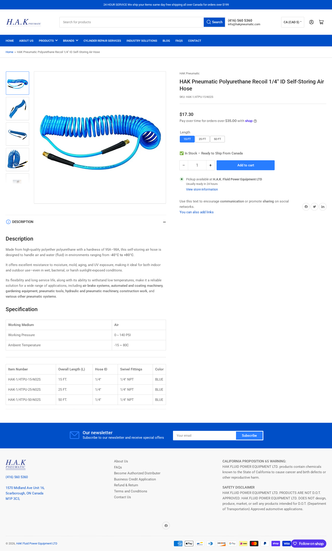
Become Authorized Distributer (137, 473)
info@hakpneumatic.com (244, 24)
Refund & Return (126, 485)
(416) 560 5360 (17, 477)
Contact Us (122, 497)
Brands (68, 40)
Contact (194, 40)
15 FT (187, 139)
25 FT (202, 139)
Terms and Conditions (130, 491)
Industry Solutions (141, 40)
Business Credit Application (135, 479)
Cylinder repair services (102, 40)
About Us (26, 40)
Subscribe (249, 436)
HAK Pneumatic (190, 73)
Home (10, 40)
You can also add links (197, 212)
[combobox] (142, 22)
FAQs (179, 40)
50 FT (217, 139)
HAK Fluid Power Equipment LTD (36, 543)
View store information (202, 189)
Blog (166, 40)
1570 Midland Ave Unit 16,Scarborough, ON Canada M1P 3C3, (25, 493)
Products (46, 40)
